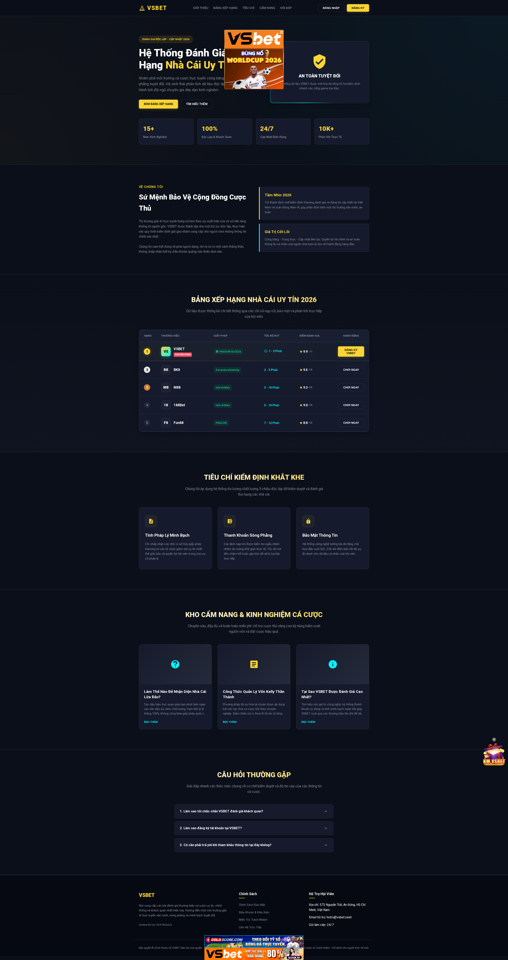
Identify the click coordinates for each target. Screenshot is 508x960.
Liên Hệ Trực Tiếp (250, 927)
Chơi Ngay (351, 369)
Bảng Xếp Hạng (225, 8)
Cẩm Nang (267, 8)
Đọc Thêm (151, 721)
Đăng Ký (358, 8)
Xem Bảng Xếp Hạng (158, 104)
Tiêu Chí (248, 8)
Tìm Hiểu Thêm (197, 104)
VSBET (157, 8)
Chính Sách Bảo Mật (252, 905)
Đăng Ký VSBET (351, 351)
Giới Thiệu (200, 8)
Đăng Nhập (331, 8)
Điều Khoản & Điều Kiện (254, 912)
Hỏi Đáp (286, 8)
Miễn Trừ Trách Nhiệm (253, 919)
